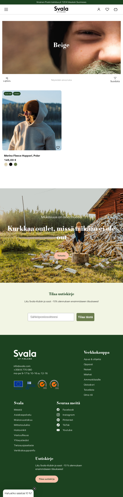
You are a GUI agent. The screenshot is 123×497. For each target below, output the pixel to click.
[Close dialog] (116, 213)
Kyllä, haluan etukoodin (91, 264)
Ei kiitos (90, 274)
